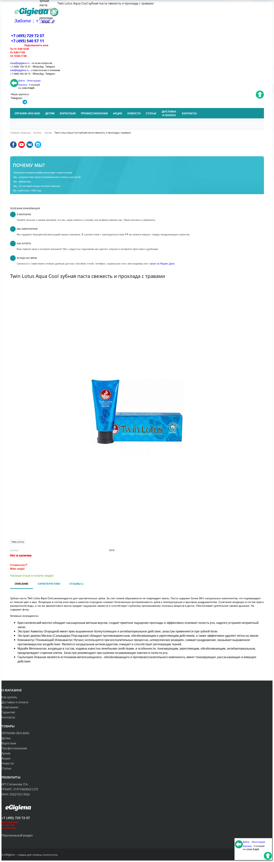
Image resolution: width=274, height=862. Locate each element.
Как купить (9, 697)
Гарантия (8, 712)
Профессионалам (14, 748)
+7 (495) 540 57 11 (27, 40)
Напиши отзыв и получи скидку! (32, 575)
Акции (5, 758)
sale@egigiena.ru (19, 70)
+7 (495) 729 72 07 (27, 35)
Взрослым (8, 743)
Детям (5, 738)
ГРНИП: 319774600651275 (19, 789)
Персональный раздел (17, 835)
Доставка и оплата (14, 702)
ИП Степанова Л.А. (14, 784)
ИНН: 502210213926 (15, 794)
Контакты (8, 717)
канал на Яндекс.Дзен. (162, 263)
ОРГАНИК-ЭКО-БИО (15, 733)
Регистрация (34, 80)
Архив (5, 753)
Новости (7, 763)
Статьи (6, 768)
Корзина (22, 84)
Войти (21, 80)
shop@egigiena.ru (19, 63)
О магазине (9, 707)
